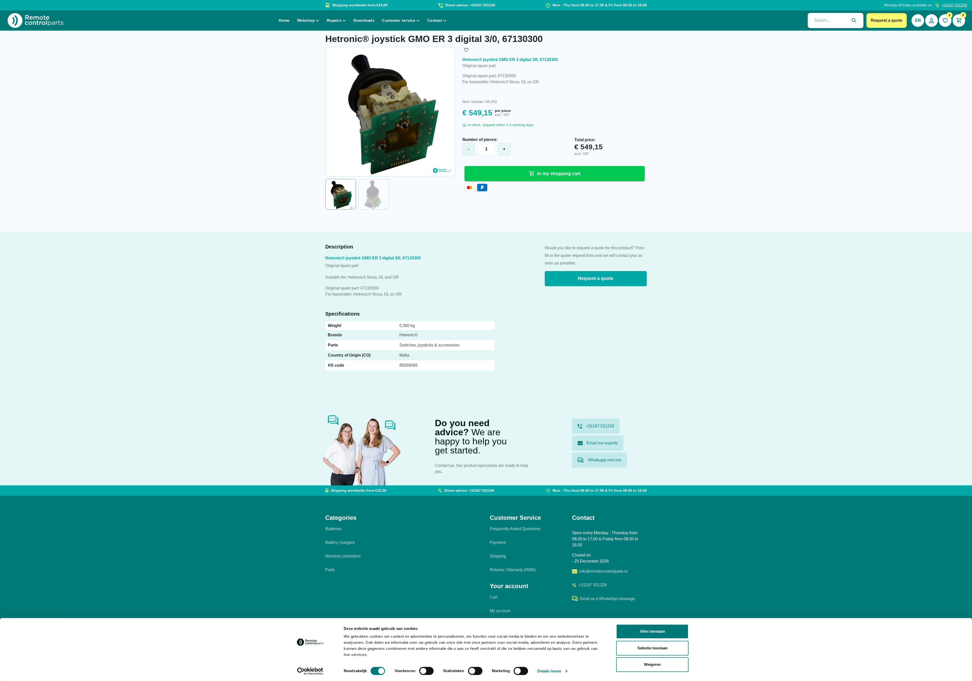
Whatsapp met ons (604, 460)
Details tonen (549, 671)
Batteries (333, 529)
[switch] (426, 671)
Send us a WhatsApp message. (608, 598)
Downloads (364, 20)
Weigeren (652, 664)
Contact (434, 20)
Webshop (306, 20)
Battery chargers (340, 542)
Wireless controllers (343, 556)
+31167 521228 (954, 5)
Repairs (334, 20)
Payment (498, 542)
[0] (945, 20)
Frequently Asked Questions (515, 529)
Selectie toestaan (652, 648)
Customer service (398, 20)
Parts (330, 570)
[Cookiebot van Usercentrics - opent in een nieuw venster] (310, 671)
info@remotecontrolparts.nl (603, 571)
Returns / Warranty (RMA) (513, 570)
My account (500, 611)
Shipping (498, 556)
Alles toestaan (652, 631)
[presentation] (835, 20)
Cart (493, 597)
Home (284, 20)
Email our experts (602, 443)
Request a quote (886, 20)
